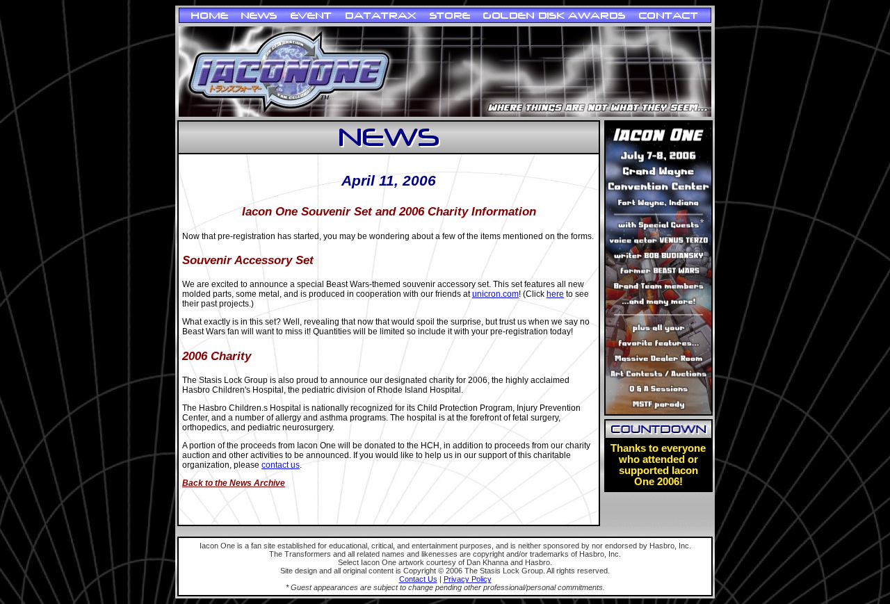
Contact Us (418, 579)
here (555, 294)
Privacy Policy (468, 579)
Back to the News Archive (233, 483)
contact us (280, 465)
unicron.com (495, 294)
